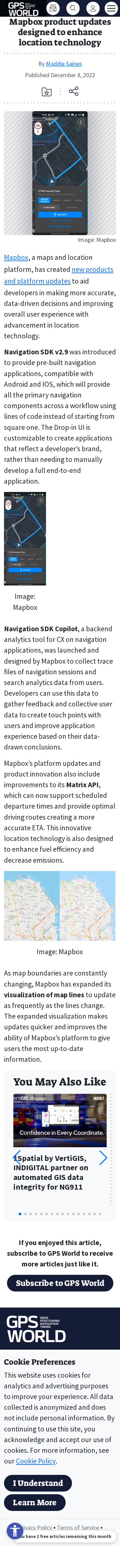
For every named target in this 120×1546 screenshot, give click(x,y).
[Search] (73, 8)
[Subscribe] (53, 8)
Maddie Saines (64, 63)
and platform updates (37, 281)
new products (92, 269)
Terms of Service (78, 1527)
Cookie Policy (36, 1461)
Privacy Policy (35, 1527)
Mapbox (16, 257)
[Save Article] (46, 92)
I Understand (38, 1483)
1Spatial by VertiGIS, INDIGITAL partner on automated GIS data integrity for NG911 (50, 1173)
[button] (103, 1157)
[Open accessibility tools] (15, 1531)
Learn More (35, 1502)
